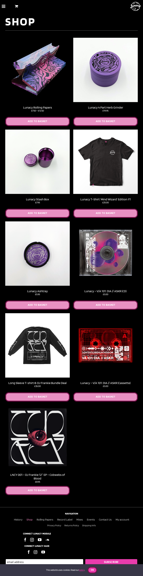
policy (82, 570)
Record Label (64, 519)
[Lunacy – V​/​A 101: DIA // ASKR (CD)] (105, 222)
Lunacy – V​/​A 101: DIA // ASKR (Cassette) (105, 383)
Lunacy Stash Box (37, 199)
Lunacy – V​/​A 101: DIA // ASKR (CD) (105, 291)
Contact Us (105, 519)
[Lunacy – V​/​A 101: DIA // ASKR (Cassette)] (105, 314)
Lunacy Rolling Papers (37, 107)
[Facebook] (25, 540)
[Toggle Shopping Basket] (16, 6)
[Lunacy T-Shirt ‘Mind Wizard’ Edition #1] (105, 131)
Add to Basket (37, 121)
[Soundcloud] (47, 540)
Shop (30, 519)
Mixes (79, 519)
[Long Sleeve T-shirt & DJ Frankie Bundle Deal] (37, 314)
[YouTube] (40, 540)
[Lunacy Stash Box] (37, 131)
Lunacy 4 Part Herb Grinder (105, 107)
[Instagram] (32, 540)
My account (122, 519)
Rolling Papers (45, 519)
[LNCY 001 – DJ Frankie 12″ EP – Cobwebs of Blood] (37, 406)
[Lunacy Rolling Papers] (37, 39)
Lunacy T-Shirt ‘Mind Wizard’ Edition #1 (105, 199)
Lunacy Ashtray (37, 291)
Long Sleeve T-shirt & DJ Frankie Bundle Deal (37, 383)
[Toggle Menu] (3, 6)
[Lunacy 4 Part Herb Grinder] (105, 39)
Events (91, 519)
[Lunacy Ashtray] (37, 222)
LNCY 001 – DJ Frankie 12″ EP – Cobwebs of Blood (37, 476)
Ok (92, 570)
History (18, 519)
